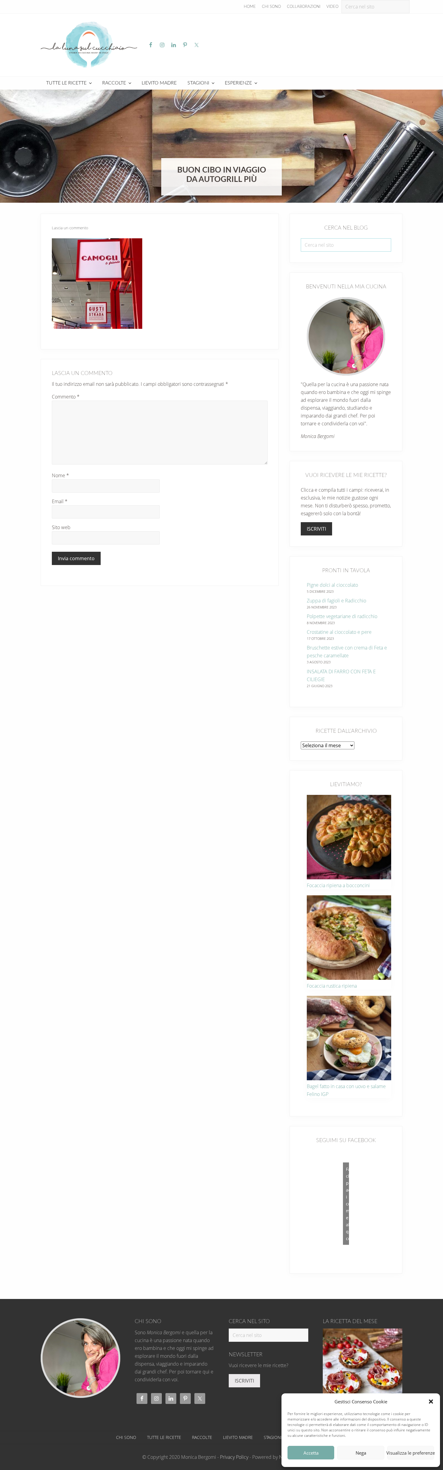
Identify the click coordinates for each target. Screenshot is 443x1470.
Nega (361, 1453)
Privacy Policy (234, 1457)
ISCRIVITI (316, 528)
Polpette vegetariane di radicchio (342, 616)
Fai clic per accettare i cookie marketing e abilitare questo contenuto (347, 1203)
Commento (66, 396)
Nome (60, 475)
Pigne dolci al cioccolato (332, 585)
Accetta (311, 1453)
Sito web (61, 527)
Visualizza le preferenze (410, 1453)
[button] (431, 1402)
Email (60, 501)
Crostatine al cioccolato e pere (339, 632)
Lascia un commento (70, 227)
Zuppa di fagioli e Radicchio (336, 600)
